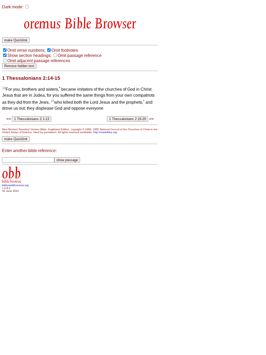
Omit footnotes (64, 50)
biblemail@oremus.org (15, 185)
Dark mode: (12, 7)
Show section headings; (29, 55)
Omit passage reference (80, 55)
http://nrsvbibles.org (105, 132)
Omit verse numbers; (26, 50)
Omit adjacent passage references (38, 60)
